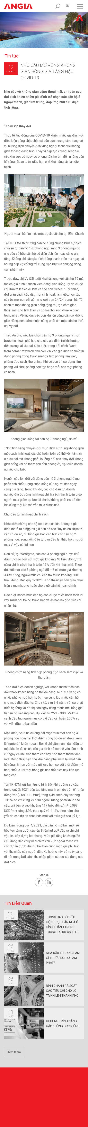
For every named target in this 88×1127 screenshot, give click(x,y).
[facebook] (39, 882)
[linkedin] (49, 882)
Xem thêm (14, 1052)
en (67, 5)
